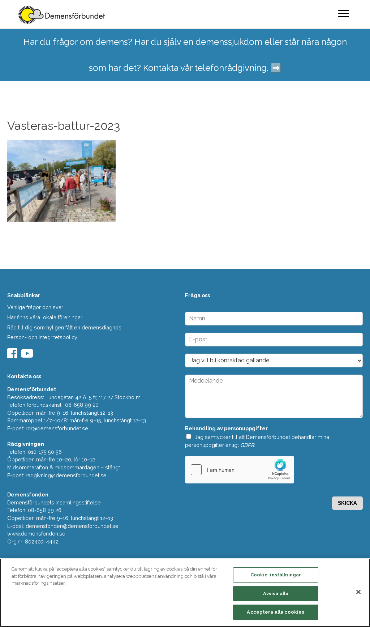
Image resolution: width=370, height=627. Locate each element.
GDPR (247, 445)
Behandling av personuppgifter (228, 428)
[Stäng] (358, 592)
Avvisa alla (275, 593)
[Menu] (344, 13)
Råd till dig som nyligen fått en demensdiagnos (64, 327)
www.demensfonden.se (36, 533)
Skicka (347, 503)
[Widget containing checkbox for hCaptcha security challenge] (239, 469)
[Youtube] (28, 356)
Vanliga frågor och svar (35, 307)
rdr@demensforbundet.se (57, 428)
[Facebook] (13, 356)
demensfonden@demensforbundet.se (72, 526)
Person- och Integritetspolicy (42, 337)
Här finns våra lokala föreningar (44, 317)
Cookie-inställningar (275, 574)
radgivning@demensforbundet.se (66, 475)
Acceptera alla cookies (275, 612)
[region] (185, 592)
